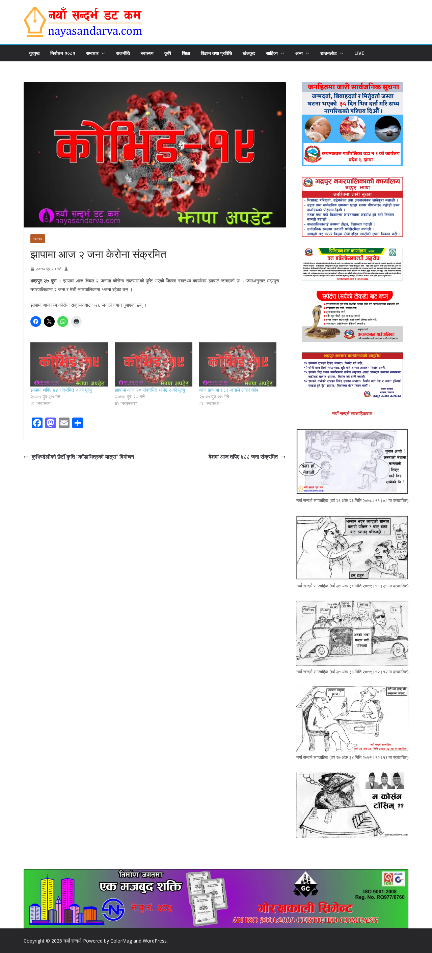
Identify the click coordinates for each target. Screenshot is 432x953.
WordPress (155, 940)
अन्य (299, 53)
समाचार (92, 53)
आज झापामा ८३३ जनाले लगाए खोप (228, 390)
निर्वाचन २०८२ (62, 53)
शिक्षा (186, 53)
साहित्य (272, 53)
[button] (102, 53)
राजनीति (123, 53)
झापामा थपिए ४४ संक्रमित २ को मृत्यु (61, 390)
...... (73, 269)
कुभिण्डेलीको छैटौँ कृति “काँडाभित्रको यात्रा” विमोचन (83, 456)
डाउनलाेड (328, 53)
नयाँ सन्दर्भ (72, 940)
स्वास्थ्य (147, 53)
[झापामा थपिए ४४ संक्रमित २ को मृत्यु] (69, 364)
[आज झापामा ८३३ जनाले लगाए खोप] (238, 364)
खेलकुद (249, 53)
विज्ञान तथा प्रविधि (216, 53)
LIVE (359, 53)
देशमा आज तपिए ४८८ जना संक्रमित (243, 456)
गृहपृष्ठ (34, 53)
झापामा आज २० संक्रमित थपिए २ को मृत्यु (150, 390)
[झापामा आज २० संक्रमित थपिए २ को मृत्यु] (153, 364)
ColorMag (121, 940)
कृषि (167, 53)
